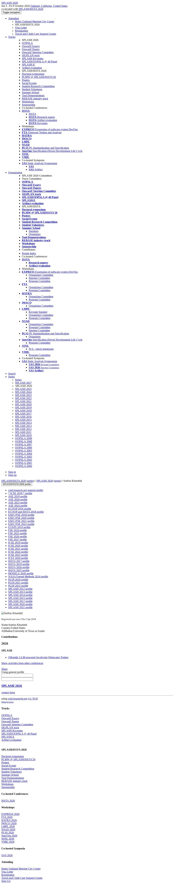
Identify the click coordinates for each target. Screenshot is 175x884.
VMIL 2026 (7, 841)
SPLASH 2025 (23, 389)
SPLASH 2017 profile (20, 601)
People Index (29, 253)
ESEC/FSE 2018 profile (21, 514)
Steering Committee (39, 278)
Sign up (12, 475)
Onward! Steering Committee (38, 52)
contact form (8, 692)
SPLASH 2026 (44, 480)
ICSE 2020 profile (18, 545)
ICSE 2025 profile (18, 554)
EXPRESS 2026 (10, 814)
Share (4, 669)
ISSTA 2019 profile (18, 564)
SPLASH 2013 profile (20, 591)
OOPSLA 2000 (23, 466)
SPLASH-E (28, 64)
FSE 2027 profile (17, 539)
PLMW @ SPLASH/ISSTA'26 (39, 77)
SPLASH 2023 (23, 395)
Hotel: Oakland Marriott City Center (34, 21)
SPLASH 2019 (23, 407)
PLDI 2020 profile (18, 579)
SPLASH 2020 (23, 404)
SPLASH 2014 (23, 422)
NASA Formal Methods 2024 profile (28, 576)
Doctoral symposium (33, 73)
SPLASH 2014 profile (20, 595)
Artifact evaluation (32, 67)
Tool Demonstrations (33, 95)
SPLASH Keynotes (32, 58)
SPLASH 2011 (23, 432)
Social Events (29, 83)
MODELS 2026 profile (20, 573)
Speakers (33, 231)
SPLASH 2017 (23, 413)
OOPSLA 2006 (23, 447)
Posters (26, 80)
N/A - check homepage (41, 348)
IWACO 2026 (9, 823)
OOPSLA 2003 (23, 456)
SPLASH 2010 (23, 435)
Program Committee (39, 281)
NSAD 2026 (8, 829)
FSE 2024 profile (17, 530)
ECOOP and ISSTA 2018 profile (26, 511)
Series (18, 379)
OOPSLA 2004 (23, 453)
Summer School (30, 92)
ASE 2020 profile (17, 499)
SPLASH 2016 (23, 416)
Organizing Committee (41, 274)
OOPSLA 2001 (23, 463)
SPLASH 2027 (23, 382)
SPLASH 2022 (23, 398)
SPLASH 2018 (23, 410)
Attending (13, 18)
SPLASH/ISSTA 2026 (31, 9)
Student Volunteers (32, 89)
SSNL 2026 (7, 838)
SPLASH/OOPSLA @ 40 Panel (39, 61)
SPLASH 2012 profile (20, 588)
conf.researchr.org (17, 698)
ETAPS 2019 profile (19, 527)
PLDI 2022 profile (18, 585)
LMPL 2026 (8, 826)
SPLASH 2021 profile (20, 607)
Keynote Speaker (38, 311)
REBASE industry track (35, 98)
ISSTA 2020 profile (18, 567)
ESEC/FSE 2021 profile (21, 521)
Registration (21, 30)
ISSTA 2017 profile (18, 561)
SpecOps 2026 (9, 835)
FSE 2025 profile (17, 533)
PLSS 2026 (7, 832)
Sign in (12, 471)
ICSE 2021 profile (18, 548)
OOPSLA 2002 (23, 459)
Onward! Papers (30, 49)
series (30, 480)
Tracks (11, 36)
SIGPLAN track (31, 55)
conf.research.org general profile (25, 490)
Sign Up (5, 881)
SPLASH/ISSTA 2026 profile (17, 484)
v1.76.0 (33, 698)
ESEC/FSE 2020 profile (21, 517)
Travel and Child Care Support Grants (35, 33)
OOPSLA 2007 (23, 444)
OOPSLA (27, 43)
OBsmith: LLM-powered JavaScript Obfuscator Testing (38, 657)
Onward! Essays (31, 46)
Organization (15, 172)
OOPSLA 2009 (23, 438)
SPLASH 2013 (23, 426)
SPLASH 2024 (23, 392)
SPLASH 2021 (23, 401)
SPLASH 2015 (23, 419)
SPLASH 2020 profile (20, 604)
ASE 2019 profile (17, 496)
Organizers (35, 234)
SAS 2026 (7, 855)
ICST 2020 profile (18, 558)
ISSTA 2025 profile (18, 570)
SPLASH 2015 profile (20, 598)
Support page (7, 702)
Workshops (28, 101)
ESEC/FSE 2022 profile (21, 524)
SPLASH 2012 (23, 429)
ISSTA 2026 (8, 800)
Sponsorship (28, 104)
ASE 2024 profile (17, 505)
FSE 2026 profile (17, 536)
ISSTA (32, 114)
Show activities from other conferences (22, 663)
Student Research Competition (38, 86)
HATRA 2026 (9, 820)
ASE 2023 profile (17, 502)
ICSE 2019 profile (18, 542)
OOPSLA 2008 (23, 441)
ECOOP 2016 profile (19, 508)
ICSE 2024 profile (18, 551)
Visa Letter (21, 27)
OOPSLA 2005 (23, 450)
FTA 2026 (6, 817)
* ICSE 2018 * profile (20, 493)
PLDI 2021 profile (18, 582)
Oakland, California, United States (49, 5)
